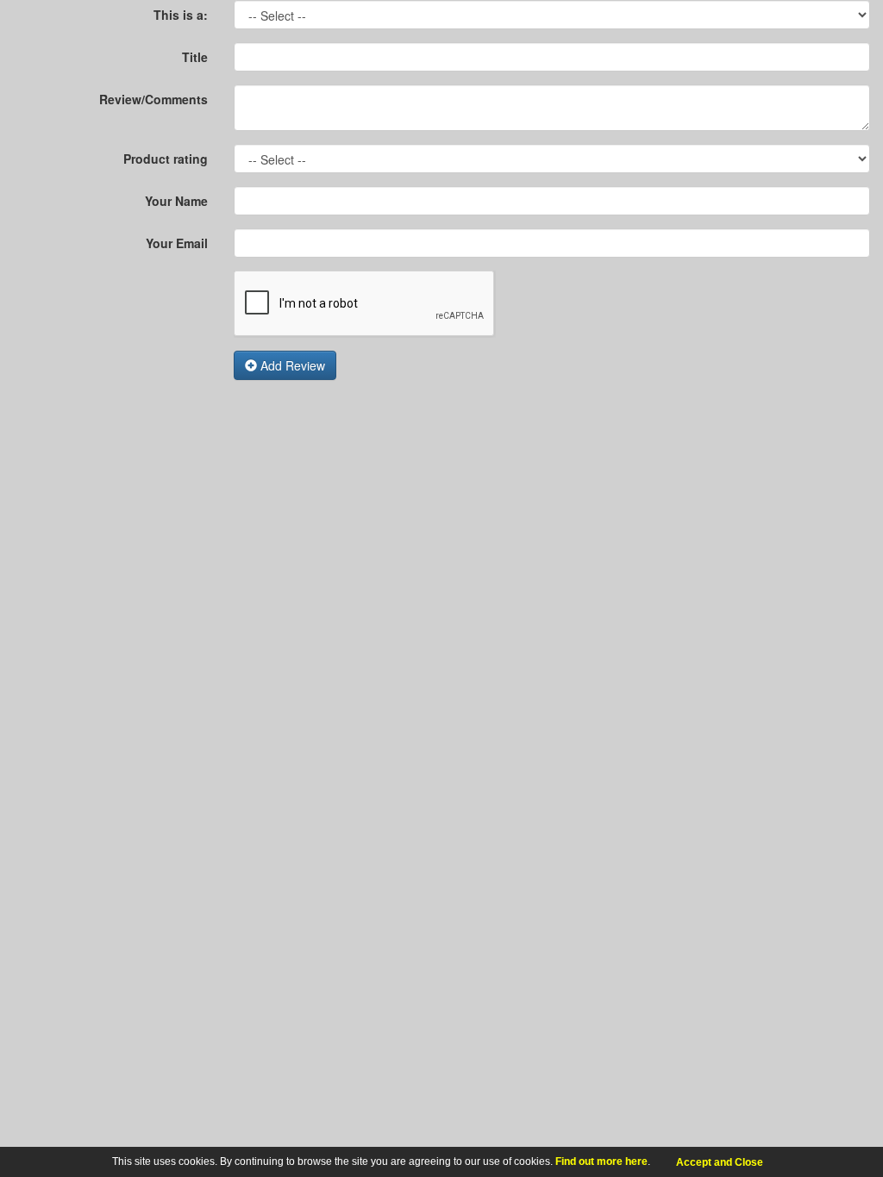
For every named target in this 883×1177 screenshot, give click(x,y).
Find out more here (601, 1161)
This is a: (180, 14)
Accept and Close (719, 1162)
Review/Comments (153, 99)
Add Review (291, 365)
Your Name (176, 200)
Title (195, 56)
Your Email (177, 243)
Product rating (165, 158)
